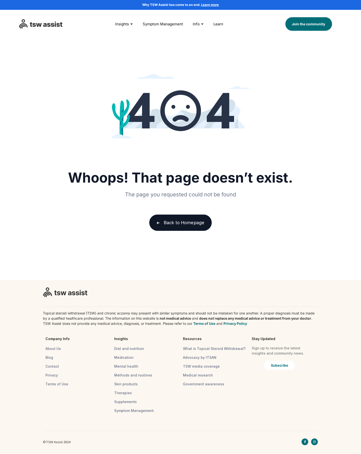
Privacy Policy (235, 323)
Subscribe (279, 365)
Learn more (210, 5)
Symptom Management (163, 24)
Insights (122, 24)
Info (196, 24)
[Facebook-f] (304, 441)
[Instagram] (314, 441)
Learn (218, 24)
